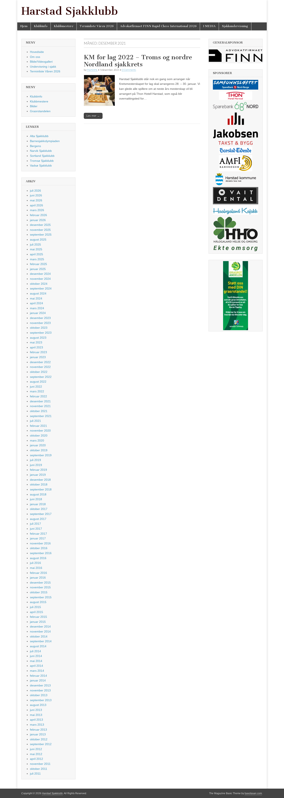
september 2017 (41, 514)
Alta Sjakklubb (39, 136)
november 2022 (40, 367)
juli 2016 (35, 562)
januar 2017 (38, 538)
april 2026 (36, 205)
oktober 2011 (38, 768)
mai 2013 (36, 714)
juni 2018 (36, 499)
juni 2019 (36, 465)
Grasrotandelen (40, 111)
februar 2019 (38, 469)
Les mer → (93, 115)
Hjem (23, 26)
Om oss (35, 56)
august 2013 (38, 705)
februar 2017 (38, 533)
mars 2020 (37, 440)
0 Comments (129, 69)
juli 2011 (35, 773)
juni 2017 (36, 528)
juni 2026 (36, 195)
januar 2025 (38, 269)
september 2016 (41, 553)
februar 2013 (38, 729)
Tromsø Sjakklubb (42, 160)
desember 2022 (40, 362)
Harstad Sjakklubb (69, 11)
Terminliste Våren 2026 (97, 26)
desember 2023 (40, 318)
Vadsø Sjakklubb (41, 165)
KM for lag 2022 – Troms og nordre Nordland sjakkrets (138, 61)
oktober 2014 (38, 636)
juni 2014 (36, 656)
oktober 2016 (38, 548)
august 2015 (38, 602)
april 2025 (36, 254)
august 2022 (38, 381)
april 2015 (36, 612)
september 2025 (41, 234)
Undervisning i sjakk (43, 66)
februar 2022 (38, 396)
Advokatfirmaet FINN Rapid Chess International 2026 (158, 26)
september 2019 (41, 455)
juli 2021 (35, 420)
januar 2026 (38, 220)
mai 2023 (36, 342)
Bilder (33, 106)
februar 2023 (38, 352)
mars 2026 (37, 210)
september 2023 (41, 332)
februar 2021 (38, 425)
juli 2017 (35, 523)
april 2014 (36, 665)
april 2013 (36, 719)
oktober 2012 (38, 739)
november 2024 (40, 278)
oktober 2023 (38, 327)
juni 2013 (36, 710)
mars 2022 (37, 391)
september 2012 (41, 744)
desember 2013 (40, 685)
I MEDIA (209, 26)
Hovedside (37, 52)
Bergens (35, 146)
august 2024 (38, 293)
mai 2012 (36, 754)
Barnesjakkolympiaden (45, 141)
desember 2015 (40, 582)
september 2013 (41, 700)
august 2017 (38, 519)
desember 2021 (40, 401)
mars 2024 (37, 308)
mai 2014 (36, 661)
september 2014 (41, 641)
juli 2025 (35, 244)
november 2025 (40, 229)
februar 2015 (38, 616)
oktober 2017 (38, 509)
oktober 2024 (38, 283)
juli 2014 (35, 651)
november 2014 (40, 631)
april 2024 (36, 303)
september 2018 (41, 489)
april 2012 (36, 758)
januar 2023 (38, 357)
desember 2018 (40, 479)
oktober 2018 (38, 484)
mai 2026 (36, 200)
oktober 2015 (38, 592)
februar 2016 (38, 572)
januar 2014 (38, 680)
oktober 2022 (38, 371)
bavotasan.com (253, 793)
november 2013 (40, 690)
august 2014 (38, 646)
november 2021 (40, 406)
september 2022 (41, 376)
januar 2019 (38, 474)
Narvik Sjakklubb (41, 150)
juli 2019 (35, 460)
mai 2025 (36, 249)
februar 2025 (38, 264)
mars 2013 (37, 724)
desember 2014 (40, 626)
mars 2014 (37, 670)
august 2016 (38, 558)
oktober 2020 (38, 435)
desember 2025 (40, 224)
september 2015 (41, 597)
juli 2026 (35, 190)
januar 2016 (38, 577)
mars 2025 (37, 259)
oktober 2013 (38, 695)
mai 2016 (36, 567)
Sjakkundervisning (235, 26)
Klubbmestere (63, 26)
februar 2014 (38, 675)
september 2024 (41, 288)
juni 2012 (36, 749)
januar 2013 (38, 734)
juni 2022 (36, 386)
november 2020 (40, 430)
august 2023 (38, 337)
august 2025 (38, 239)
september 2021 (41, 416)
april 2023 (36, 347)
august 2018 (38, 494)
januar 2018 (38, 504)
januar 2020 (38, 445)
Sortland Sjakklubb (42, 155)
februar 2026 (38, 215)
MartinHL (92, 69)
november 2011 (40, 763)
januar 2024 (38, 313)
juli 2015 (35, 607)
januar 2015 (38, 621)
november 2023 (40, 323)
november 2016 (40, 543)
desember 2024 (40, 273)
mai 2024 (36, 298)
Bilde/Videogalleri (41, 61)
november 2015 (40, 587)
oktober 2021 (38, 411)
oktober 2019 (38, 450)
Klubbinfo (40, 26)
